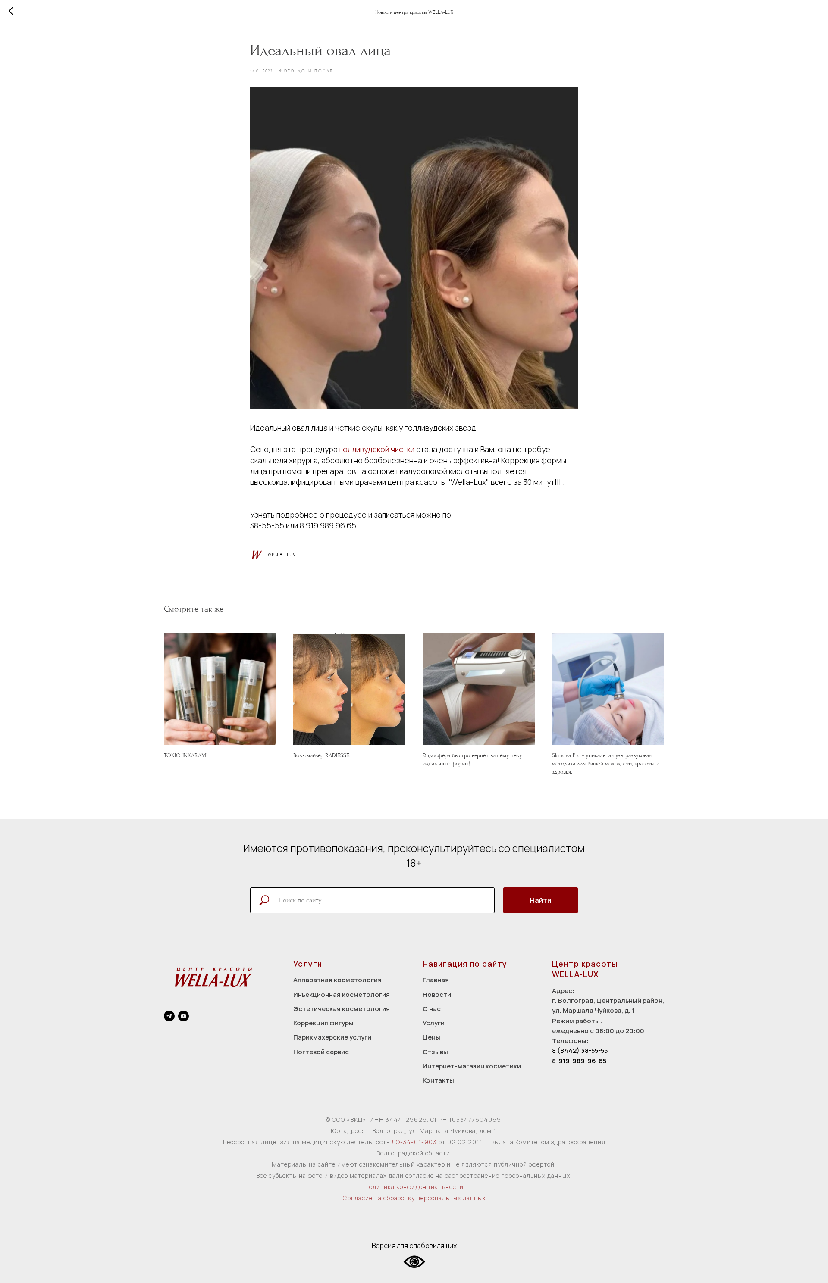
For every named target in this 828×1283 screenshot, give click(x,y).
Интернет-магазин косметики (472, 1066)
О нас (432, 1008)
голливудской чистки (376, 449)
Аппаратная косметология (337, 979)
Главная (436, 979)
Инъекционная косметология (341, 994)
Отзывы (435, 1051)
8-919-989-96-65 (579, 1060)
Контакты (438, 1080)
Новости (437, 994)
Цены (431, 1037)
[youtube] (183, 1016)
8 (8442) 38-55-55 (580, 1050)
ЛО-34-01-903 (414, 1142)
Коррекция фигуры (323, 1022)
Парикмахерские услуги (332, 1037)
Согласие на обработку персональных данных (414, 1198)
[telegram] (169, 1016)
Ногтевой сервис (321, 1051)
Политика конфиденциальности (414, 1187)
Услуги (434, 1022)
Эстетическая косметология (341, 1008)
